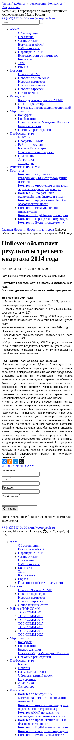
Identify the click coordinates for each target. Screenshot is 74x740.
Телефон (8, 487)
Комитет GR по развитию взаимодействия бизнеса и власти (41, 194)
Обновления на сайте (33, 605)
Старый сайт (11, 7)
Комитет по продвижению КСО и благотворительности (42, 202)
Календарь (17, 96)
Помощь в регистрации (34, 130)
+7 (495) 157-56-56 (14, 18)
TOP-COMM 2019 (30, 631)
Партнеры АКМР (30, 52)
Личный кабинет (13, 3)
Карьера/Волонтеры (32, 148)
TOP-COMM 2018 (30, 627)
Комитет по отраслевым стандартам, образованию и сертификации (43, 707)
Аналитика (26, 159)
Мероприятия (19, 111)
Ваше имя (10, 470)
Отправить (9, 508)
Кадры (22, 664)
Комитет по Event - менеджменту (41, 222)
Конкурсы (25, 115)
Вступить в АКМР (31, 44)
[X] (21, 461)
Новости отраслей (31, 89)
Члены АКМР (28, 40)
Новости (16, 70)
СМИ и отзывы (29, 48)
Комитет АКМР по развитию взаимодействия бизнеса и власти (41, 714)
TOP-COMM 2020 (30, 634)
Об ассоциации (29, 33)
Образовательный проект (36, 152)
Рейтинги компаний (32, 144)
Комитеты (17, 170)
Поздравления (28, 92)
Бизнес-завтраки (29, 126)
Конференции (28, 118)
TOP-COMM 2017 (30, 623)
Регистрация (38, 3)
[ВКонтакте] (4, 461)
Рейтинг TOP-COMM (25, 167)
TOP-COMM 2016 (30, 619)
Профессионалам (22, 133)
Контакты (55, 3)
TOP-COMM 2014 (30, 612)
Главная (7, 229)
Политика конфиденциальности (40, 582)
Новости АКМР (29, 74)
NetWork (24, 137)
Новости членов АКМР (34, 78)
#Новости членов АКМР (19, 465)
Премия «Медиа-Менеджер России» (43, 122)
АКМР (14, 29)
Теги (21, 63)
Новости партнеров (32, 85)
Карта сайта (26, 575)
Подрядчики (27, 155)
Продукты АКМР (30, 141)
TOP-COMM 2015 (30, 616)
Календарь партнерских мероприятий (44, 107)
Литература (26, 163)
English (23, 66)
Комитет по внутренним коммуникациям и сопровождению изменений (42, 178)
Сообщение (11, 496)
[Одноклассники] (9, 461)
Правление (26, 37)
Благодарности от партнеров (38, 55)
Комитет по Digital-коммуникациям (43, 215)
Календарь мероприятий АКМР (40, 100)
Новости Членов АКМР (35, 590)
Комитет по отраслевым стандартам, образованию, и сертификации (43, 187)
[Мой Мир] (15, 461)
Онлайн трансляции (32, 104)
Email (7, 479)
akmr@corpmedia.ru (41, 18)
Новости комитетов (32, 81)
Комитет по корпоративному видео (43, 219)
